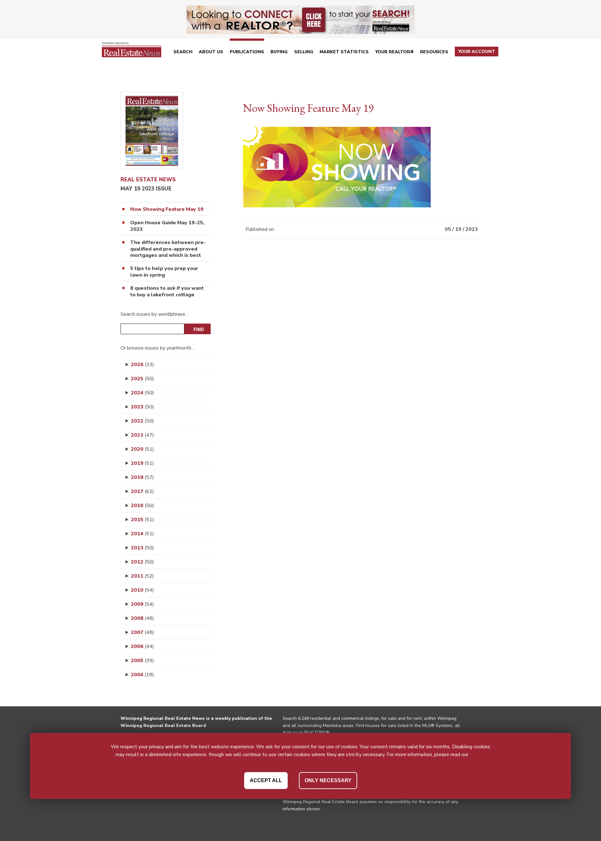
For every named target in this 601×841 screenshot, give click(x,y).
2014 (142, 533)
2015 (142, 519)
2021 (142, 435)
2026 (142, 364)
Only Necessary (328, 780)
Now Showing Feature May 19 (166, 209)
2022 (142, 421)
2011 (142, 576)
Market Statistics (344, 52)
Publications (247, 52)
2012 (142, 561)
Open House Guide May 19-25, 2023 (167, 226)
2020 (142, 449)
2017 (142, 491)
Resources (434, 52)
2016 (142, 505)
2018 (142, 477)
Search (183, 52)
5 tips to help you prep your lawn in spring (164, 271)
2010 (142, 590)
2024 (142, 392)
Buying (279, 52)
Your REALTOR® (394, 52)
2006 (142, 646)
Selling (303, 52)
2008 (142, 618)
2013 (142, 547)
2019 (142, 463)
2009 (142, 604)
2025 (142, 378)
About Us (211, 52)
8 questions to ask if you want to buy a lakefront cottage (167, 291)
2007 (142, 632)
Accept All (266, 780)
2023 (142, 406)
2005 (142, 660)
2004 (142, 674)
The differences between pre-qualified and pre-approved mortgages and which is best (168, 249)
